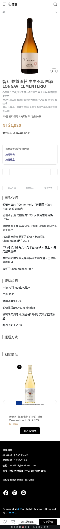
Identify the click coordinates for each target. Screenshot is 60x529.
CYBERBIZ (11, 512)
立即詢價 (48, 521)
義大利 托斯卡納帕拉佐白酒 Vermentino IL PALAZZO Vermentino (25, 418)
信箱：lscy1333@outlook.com (19, 465)
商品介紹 (12, 187)
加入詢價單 (27, 521)
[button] (56, 402)
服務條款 (29, 479)
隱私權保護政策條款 (13, 479)
